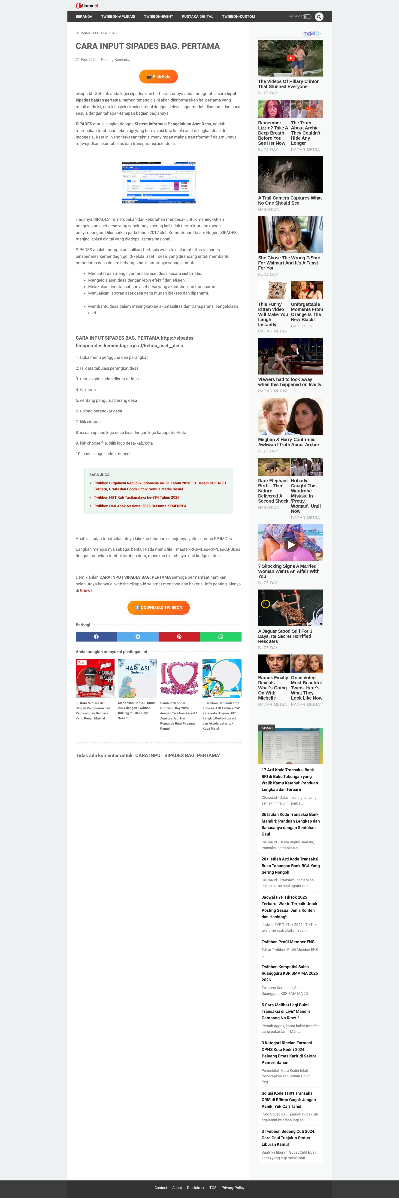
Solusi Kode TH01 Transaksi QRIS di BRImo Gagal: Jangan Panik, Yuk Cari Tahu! (289, 1100)
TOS (213, 1188)
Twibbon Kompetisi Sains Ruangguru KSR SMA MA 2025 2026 (290, 973)
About (177, 1188)
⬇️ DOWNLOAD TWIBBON (158, 607)
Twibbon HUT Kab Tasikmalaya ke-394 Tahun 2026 (136, 497)
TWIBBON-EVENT (158, 16)
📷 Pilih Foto (158, 76)
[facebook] (96, 637)
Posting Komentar (115, 59)
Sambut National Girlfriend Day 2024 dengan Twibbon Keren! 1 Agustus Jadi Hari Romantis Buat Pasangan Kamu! (179, 715)
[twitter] (138, 637)
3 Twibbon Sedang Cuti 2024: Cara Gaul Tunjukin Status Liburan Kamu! (288, 1138)
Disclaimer (195, 1188)
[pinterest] (179, 637)
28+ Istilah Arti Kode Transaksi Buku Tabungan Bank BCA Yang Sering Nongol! (291, 866)
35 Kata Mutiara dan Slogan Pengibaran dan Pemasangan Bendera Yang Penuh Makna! (93, 710)
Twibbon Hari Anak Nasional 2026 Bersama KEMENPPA (140, 506)
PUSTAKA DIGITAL (197, 16)
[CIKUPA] (90, 6)
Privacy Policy (233, 1188)
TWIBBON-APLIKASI (118, 16)
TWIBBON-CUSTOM (238, 16)
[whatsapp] (221, 637)
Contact (160, 1188)
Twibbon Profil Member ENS (288, 941)
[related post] (95, 678)
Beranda (84, 16)
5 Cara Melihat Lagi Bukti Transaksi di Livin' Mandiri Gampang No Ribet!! (286, 1011)
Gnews (86, 590)
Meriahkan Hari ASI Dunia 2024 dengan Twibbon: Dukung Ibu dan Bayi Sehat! (137, 710)
